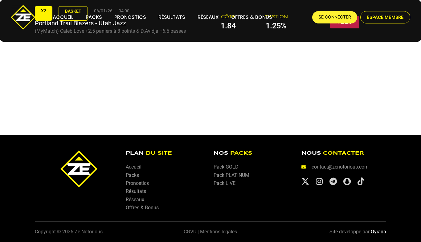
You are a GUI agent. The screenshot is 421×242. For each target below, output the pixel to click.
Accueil (63, 17)
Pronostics (130, 17)
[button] (385, 17)
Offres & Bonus (251, 17)
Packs (94, 17)
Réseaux (208, 17)
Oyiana (378, 232)
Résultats (171, 17)
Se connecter (334, 17)
